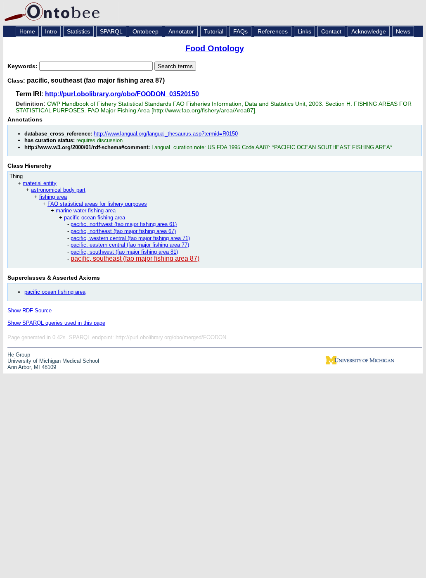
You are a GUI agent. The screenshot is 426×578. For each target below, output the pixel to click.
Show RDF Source (29, 310)
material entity (40, 183)
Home (27, 31)
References (273, 31)
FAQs (240, 31)
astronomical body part (58, 190)
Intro (51, 31)
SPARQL (111, 31)
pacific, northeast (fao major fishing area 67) (123, 231)
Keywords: (23, 66)
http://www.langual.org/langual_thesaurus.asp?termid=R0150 (166, 134)
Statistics (78, 31)
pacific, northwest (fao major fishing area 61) (124, 224)
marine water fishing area (86, 210)
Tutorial (213, 31)
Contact (331, 31)
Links (304, 31)
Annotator (181, 31)
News (403, 31)
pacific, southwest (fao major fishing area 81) (124, 252)
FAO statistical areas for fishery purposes (97, 204)
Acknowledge (368, 31)
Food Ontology (214, 48)
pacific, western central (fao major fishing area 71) (130, 238)
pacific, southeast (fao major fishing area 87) (135, 258)
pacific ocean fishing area (94, 217)
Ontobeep (146, 31)
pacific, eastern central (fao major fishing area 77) (130, 245)
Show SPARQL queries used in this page (56, 323)
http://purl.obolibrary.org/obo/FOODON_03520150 (122, 94)
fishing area (53, 197)
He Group (18, 355)
